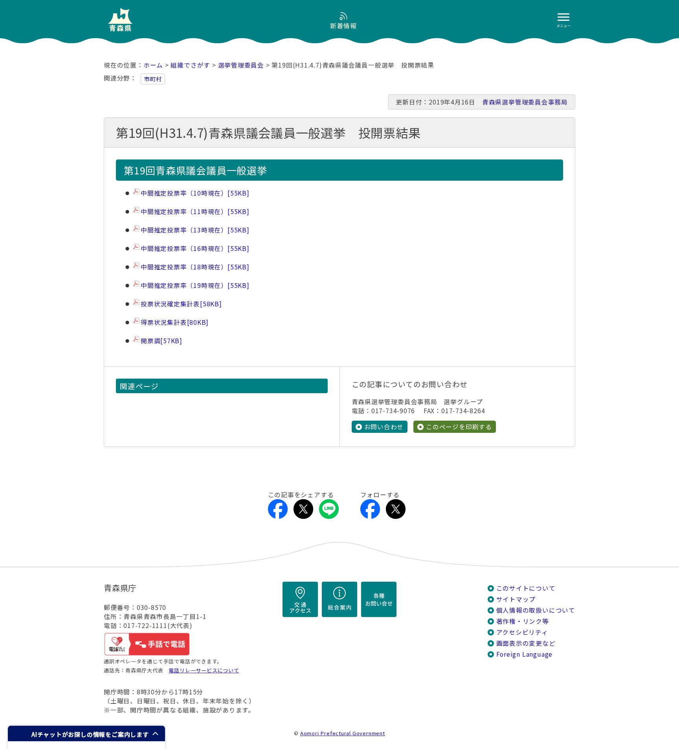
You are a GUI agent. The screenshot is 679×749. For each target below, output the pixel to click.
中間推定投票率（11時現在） (195, 211)
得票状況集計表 (175, 322)
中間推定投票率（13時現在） (195, 229)
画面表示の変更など (526, 643)
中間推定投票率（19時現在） (195, 285)
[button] (86, 733)
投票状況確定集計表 (181, 303)
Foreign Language (524, 654)
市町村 (152, 79)
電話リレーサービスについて (204, 670)
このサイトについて (526, 588)
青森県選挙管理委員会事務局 (525, 101)
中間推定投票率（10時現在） (195, 193)
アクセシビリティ (522, 632)
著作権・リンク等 (522, 621)
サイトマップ (516, 599)
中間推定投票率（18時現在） (195, 266)
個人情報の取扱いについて (535, 610)
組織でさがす (190, 65)
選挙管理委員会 (241, 65)
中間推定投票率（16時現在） (195, 248)
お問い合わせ (384, 426)
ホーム (153, 65)
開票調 (161, 340)
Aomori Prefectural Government (342, 733)
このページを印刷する (459, 426)
